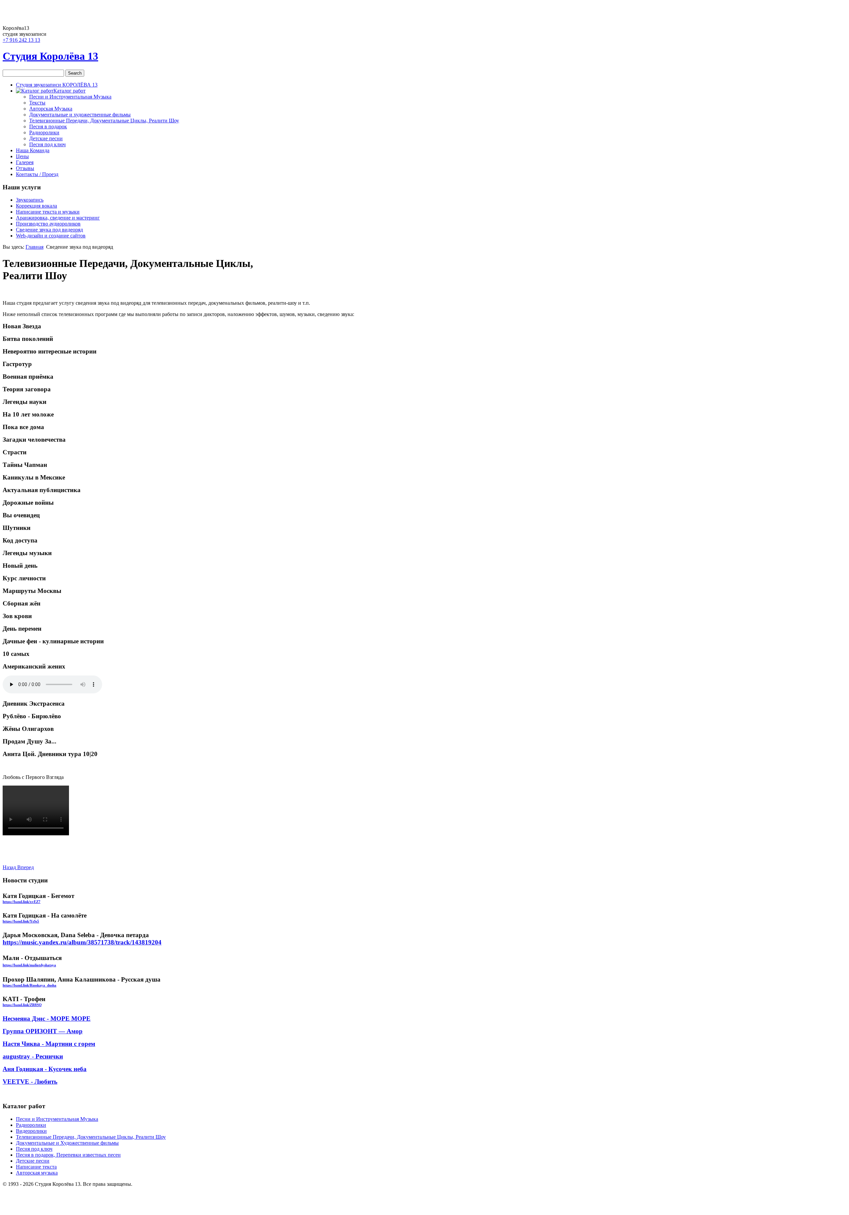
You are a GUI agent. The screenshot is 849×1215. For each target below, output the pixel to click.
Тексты (37, 102)
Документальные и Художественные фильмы (67, 1143)
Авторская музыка (37, 1173)
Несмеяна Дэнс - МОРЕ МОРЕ (47, 1018)
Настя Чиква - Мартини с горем (49, 1043)
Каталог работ (69, 91)
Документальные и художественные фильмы (80, 114)
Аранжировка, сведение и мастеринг (58, 218)
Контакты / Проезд (37, 174)
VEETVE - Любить (30, 1081)
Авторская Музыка (50, 108)
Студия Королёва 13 (50, 56)
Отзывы (25, 168)
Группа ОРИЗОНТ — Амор (43, 1031)
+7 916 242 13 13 (21, 40)
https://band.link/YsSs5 (21, 921)
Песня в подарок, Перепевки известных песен (68, 1155)
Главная (34, 247)
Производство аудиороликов (48, 223)
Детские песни (46, 138)
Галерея (24, 162)
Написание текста (36, 1167)
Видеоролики (31, 1131)
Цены (22, 156)
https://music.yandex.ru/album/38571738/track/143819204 (82, 942)
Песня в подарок (48, 126)
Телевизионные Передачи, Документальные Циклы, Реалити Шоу (104, 120)
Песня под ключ (47, 144)
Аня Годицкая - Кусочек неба (45, 1068)
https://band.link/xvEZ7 (21, 902)
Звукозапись (29, 200)
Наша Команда (32, 150)
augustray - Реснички (33, 1056)
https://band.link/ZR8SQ (22, 1005)
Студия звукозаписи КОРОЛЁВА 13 (57, 85)
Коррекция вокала (36, 206)
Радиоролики (44, 132)
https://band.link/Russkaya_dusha (29, 985)
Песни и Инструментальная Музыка (70, 96)
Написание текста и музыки (48, 212)
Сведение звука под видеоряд (49, 229)
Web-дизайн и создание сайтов (51, 235)
